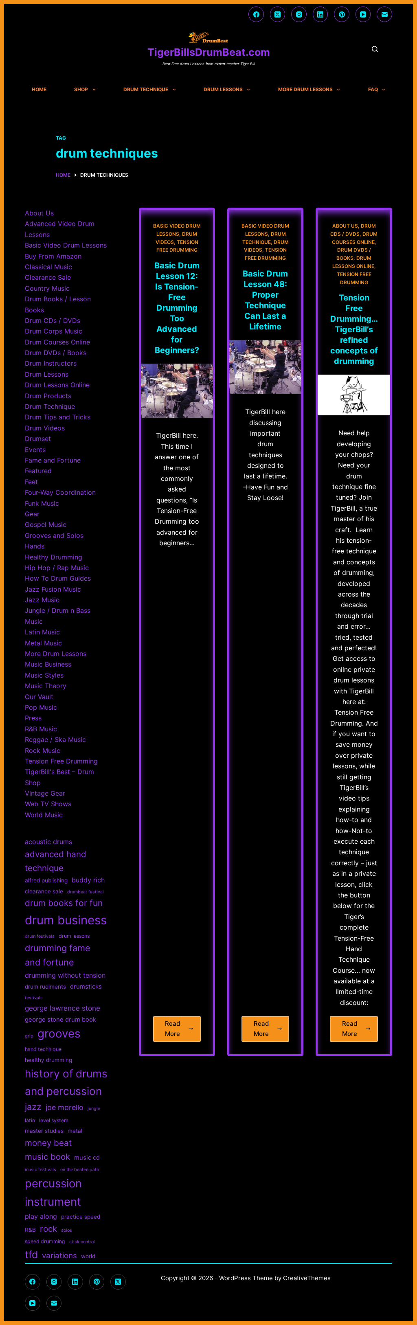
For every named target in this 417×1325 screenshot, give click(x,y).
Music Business (48, 664)
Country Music (47, 288)
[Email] (384, 14)
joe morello (64, 1107)
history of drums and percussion (66, 1082)
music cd (87, 1157)
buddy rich (88, 880)
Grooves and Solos (54, 535)
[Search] (375, 49)
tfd (31, 1254)
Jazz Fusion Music (53, 589)
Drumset (38, 438)
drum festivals (40, 936)
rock (48, 1229)
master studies (44, 1131)
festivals (34, 997)
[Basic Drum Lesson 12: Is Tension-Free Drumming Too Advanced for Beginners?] (177, 391)
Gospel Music (45, 524)
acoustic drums (48, 842)
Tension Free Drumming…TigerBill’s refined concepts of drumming (354, 329)
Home (39, 89)
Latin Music (42, 632)
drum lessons (74, 936)
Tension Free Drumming (61, 761)
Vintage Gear (45, 793)
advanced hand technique (55, 861)
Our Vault (39, 697)
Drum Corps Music (53, 331)
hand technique (43, 1049)
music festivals (40, 1169)
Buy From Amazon (53, 256)
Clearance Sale (48, 277)
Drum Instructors (51, 363)
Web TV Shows (48, 804)
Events (35, 449)
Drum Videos (45, 428)
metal (75, 1131)
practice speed (80, 1216)
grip (29, 1036)
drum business (66, 920)
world (88, 1256)
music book (47, 1157)
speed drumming (45, 1241)
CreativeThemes (307, 1278)
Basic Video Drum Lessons (66, 245)
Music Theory (45, 686)
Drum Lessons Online (57, 385)
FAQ (373, 89)
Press (33, 718)
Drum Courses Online (57, 342)
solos (66, 1230)
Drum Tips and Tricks (57, 417)
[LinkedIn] (320, 14)
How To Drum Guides (58, 578)
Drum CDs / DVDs (52, 320)
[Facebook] (256, 14)
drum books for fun (64, 903)
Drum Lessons (223, 89)
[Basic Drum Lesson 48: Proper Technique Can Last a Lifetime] (265, 367)
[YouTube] (363, 14)
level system (53, 1120)
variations (59, 1255)
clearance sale (44, 891)
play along (41, 1216)
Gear (32, 514)
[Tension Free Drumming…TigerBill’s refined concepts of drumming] (354, 395)
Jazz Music (42, 600)
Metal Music (43, 643)
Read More (183, 1031)
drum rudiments (45, 986)
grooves (59, 1033)
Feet (31, 482)
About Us (345, 226)
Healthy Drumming (53, 557)
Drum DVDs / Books (55, 353)
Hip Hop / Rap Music (57, 568)
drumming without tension (65, 975)
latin (30, 1120)
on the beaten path (79, 1169)
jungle (94, 1108)
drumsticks (86, 986)
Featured (38, 471)
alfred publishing (46, 880)
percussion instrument (53, 1192)
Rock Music (42, 750)
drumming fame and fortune (57, 955)
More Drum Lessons (305, 89)
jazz (33, 1106)
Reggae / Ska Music (55, 739)
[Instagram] (299, 14)
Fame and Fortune (53, 460)
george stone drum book (60, 1019)
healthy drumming (48, 1060)
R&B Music (41, 729)
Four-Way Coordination (60, 492)
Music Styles (44, 675)
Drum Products (48, 396)
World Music (44, 815)
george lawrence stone (62, 1008)
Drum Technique (145, 89)
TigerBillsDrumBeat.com (208, 52)
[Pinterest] (341, 14)
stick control (82, 1241)
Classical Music (48, 267)
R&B (30, 1229)
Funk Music (42, 503)
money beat (48, 1143)
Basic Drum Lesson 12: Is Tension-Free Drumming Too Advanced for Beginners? (177, 308)
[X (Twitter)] (277, 14)
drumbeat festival (85, 892)
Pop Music (41, 707)
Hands (34, 546)
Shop (81, 89)
